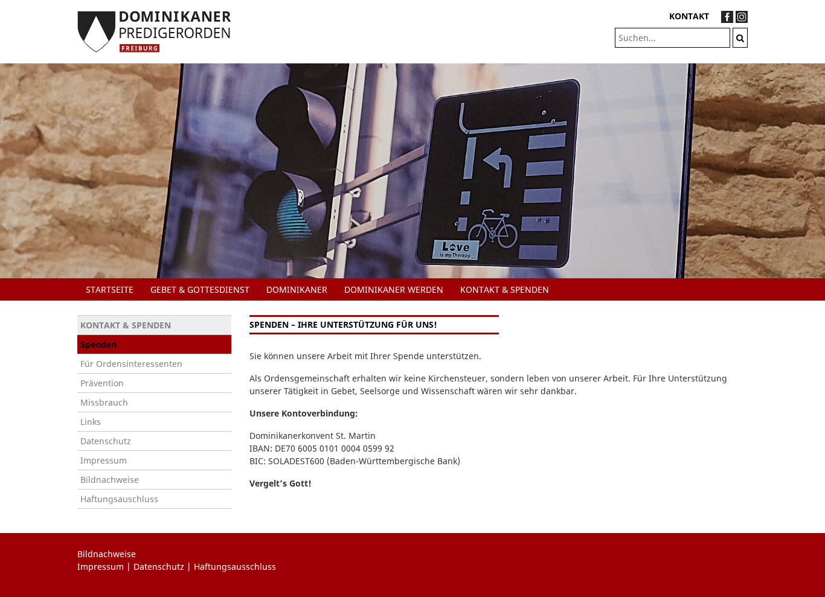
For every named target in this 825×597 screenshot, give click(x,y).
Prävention (102, 383)
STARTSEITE (109, 289)
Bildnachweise (109, 479)
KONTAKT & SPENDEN (504, 289)
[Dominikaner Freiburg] (154, 30)
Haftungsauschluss (119, 499)
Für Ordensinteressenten (131, 363)
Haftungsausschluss (235, 566)
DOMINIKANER (296, 289)
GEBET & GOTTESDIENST (199, 289)
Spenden (98, 344)
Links (90, 421)
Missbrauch (104, 402)
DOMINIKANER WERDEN (393, 289)
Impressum (103, 460)
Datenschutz (105, 441)
